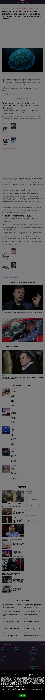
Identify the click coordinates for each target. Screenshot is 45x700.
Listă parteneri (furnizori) (5, 692)
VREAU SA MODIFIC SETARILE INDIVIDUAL (22, 697)
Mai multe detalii (4, 676)
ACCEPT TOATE (22, 695)
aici (24, 681)
